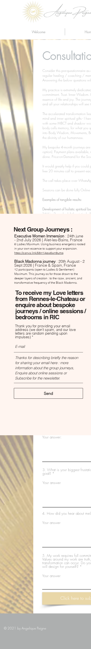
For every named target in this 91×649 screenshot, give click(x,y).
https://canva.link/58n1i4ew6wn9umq (38, 253)
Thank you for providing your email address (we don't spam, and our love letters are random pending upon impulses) (45, 331)
